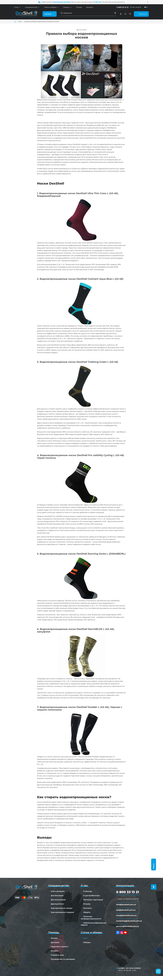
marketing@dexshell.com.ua (129, 921)
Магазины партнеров (93, 900)
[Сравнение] (125, 14)
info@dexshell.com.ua (126, 905)
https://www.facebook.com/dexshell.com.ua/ (118, 932)
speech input (115, 13)
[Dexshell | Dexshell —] (26, 14)
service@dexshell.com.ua (127, 926)
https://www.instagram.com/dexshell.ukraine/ (121, 932)
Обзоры (86, 942)
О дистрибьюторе (91, 896)
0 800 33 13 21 (123, 7)
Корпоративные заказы (61, 908)
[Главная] (15, 22)
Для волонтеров (58, 900)
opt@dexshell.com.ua (125, 910)
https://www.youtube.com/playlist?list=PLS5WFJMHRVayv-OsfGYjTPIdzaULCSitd (125, 932)
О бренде (87, 891)
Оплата (54, 938)
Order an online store (127, 970)
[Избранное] (130, 14)
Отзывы (79, 7)
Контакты (89, 7)
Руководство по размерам (63, 959)
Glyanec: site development (129, 968)
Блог (85, 938)
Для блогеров (57, 896)
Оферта (86, 912)
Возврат (54, 951)
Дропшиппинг (57, 904)
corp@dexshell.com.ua (126, 915)
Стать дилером (58, 891)
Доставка (55, 942)
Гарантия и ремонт (59, 947)
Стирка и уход (57, 955)
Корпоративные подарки (62, 912)
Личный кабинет (121, 14)
